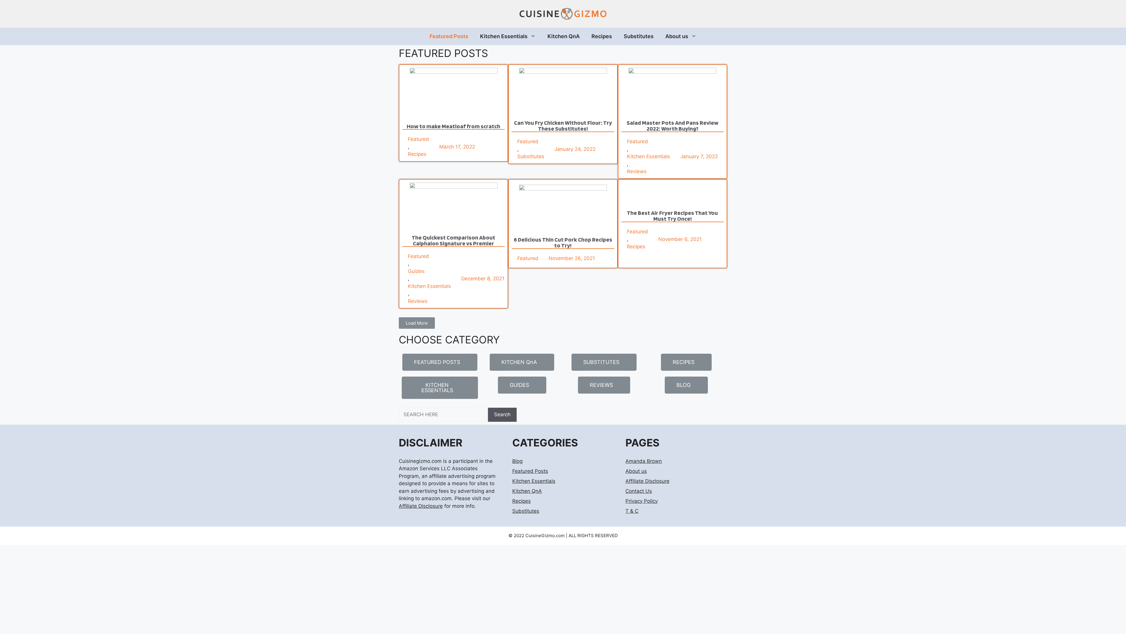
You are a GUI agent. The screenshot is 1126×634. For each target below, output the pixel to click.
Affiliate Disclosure (421, 506)
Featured (418, 139)
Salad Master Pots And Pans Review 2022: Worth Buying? (672, 125)
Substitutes (639, 36)
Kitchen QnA (563, 36)
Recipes (601, 36)
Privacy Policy (641, 501)
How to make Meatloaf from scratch (453, 126)
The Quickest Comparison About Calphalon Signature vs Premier (453, 240)
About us (676, 36)
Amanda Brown (643, 461)
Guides (416, 271)
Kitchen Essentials (504, 36)
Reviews (637, 171)
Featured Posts (449, 36)
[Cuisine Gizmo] (563, 13)
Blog (517, 461)
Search (502, 414)
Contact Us (638, 491)
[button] (417, 323)
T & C (631, 511)
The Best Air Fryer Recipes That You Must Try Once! (672, 215)
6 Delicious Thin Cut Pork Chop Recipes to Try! (563, 242)
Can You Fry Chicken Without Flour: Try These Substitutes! (563, 125)
